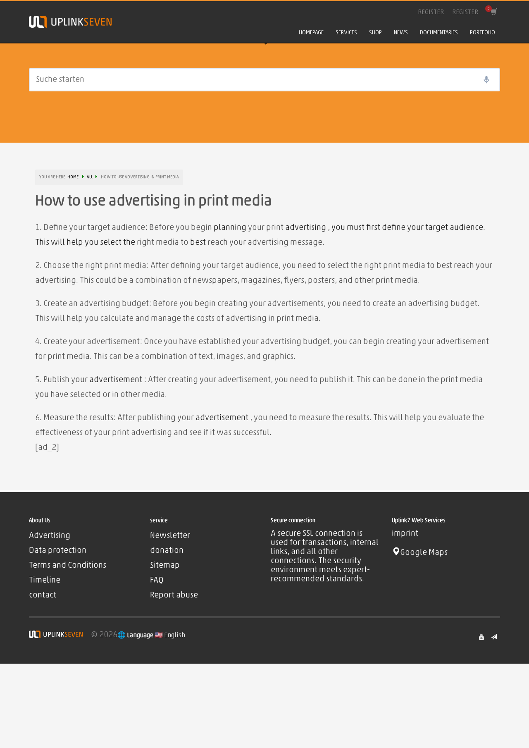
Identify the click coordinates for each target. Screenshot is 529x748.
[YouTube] (481, 637)
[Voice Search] (486, 79)
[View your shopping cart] (493, 12)
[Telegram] (494, 637)
